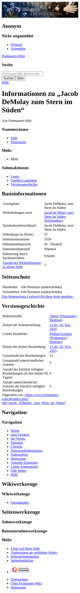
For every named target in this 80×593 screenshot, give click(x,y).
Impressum (18, 587)
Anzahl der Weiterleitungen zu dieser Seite (21, 265)
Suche (7, 64)
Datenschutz (19, 579)
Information (53, 220)
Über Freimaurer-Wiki (26, 583)
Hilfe (5, 82)
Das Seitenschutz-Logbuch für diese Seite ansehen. (37, 296)
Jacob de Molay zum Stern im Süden (58, 214)
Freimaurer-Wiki (13, 56)
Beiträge (55, 320)
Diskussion (68, 316)
